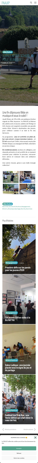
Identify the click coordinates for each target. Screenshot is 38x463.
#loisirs (4, 209)
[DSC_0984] (11, 189)
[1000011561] (27, 177)
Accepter (19, 448)
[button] (35, 437)
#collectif (12, 206)
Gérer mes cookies (19, 458)
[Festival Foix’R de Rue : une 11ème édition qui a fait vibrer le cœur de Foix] (19, 399)
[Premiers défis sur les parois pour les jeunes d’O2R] (19, 249)
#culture (18, 206)
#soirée (23, 209)
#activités (5, 206)
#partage (17, 209)
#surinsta (29, 209)
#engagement (25, 206)
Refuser (19, 453)
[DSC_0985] (27, 189)
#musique (11, 209)
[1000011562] (11, 177)
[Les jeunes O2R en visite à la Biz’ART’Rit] (19, 299)
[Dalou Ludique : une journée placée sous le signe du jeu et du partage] (19, 349)
